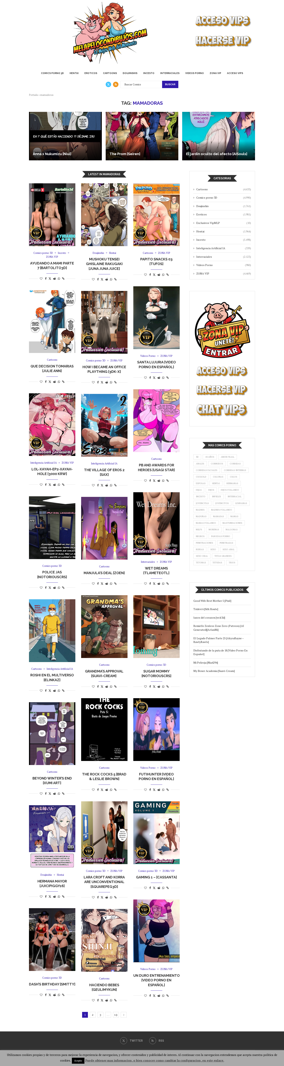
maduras (201, 516)
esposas (201, 483)
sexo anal (229, 549)
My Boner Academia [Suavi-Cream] (214, 671)
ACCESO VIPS (235, 73)
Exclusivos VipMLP (223, 223)
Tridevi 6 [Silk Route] (205, 609)
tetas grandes (223, 556)
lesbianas (241, 503)
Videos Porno (194, 73)
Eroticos (90, 73)
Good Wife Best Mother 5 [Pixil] (212, 601)
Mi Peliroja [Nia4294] (205, 662)
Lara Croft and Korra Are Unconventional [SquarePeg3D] (104, 882)
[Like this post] (41, 278)
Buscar (170, 84)
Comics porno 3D (52, 73)
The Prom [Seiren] (125, 154)
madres (200, 509)
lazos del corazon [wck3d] (209, 617)
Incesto (148, 73)
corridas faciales (206, 470)
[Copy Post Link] (63, 278)
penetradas (226, 543)
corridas (235, 463)
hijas (199, 490)
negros (200, 536)
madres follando (221, 509)
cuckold (201, 476)
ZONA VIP (215, 73)
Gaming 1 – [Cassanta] (156, 877)
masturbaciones (232, 523)
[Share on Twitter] (49, 278)
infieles (216, 496)
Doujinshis (130, 73)
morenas (214, 529)
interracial (234, 496)
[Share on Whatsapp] (59, 278)
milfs (199, 529)
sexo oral (202, 556)
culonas (218, 476)
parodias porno (220, 536)
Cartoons (110, 73)
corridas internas (235, 470)
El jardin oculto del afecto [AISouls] (216, 154)
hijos (211, 490)
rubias (200, 549)
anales (200, 463)
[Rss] (115, 84)
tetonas (201, 562)
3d (197, 457)
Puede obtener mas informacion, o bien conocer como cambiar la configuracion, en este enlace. (154, 1060)
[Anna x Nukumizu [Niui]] (65, 136)
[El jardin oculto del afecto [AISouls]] (218, 136)
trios (232, 562)
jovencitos (222, 503)
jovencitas (202, 503)
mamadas (218, 516)
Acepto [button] (78, 1060)
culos (233, 476)
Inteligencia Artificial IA (223, 248)
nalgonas (232, 529)
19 (115, 1014)
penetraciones (204, 543)
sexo (213, 549)
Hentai (74, 73)
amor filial (227, 457)
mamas (234, 516)
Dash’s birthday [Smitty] (52, 984)
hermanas (232, 483)
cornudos (217, 463)
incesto (200, 496)
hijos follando (230, 490)
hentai (216, 483)
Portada (33, 95)
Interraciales (169, 73)
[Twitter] (108, 84)
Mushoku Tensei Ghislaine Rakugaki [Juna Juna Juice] (104, 264)
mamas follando (206, 523)
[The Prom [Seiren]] (142, 136)
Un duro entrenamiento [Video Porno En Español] (156, 980)
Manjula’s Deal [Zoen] (104, 573)
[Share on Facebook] (46, 278)
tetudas (217, 562)
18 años (209, 457)
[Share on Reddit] (54, 278)
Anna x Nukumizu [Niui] (52, 154)
